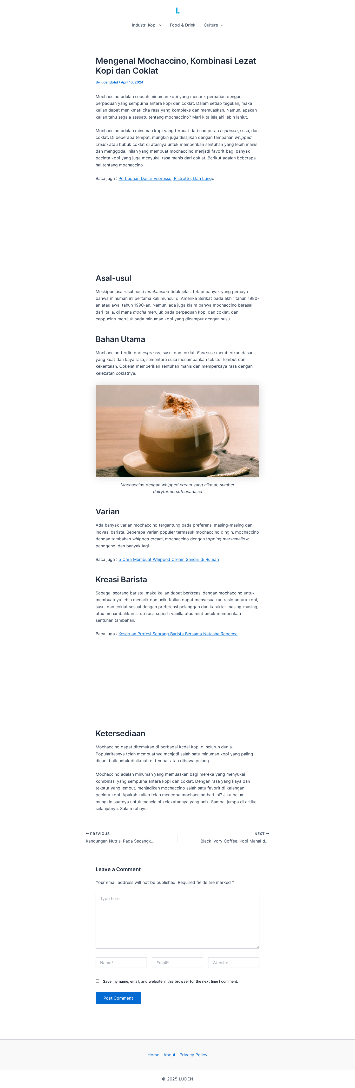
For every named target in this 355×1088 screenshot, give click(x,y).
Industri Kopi (144, 25)
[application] (159, 25)
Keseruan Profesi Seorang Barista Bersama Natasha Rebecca (178, 633)
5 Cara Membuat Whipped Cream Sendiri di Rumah (169, 559)
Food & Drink (182, 25)
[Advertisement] (177, 225)
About (169, 1054)
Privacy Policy (193, 1054)
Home (153, 1054)
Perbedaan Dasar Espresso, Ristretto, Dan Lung (165, 178)
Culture (211, 25)
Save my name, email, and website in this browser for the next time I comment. (170, 981)
